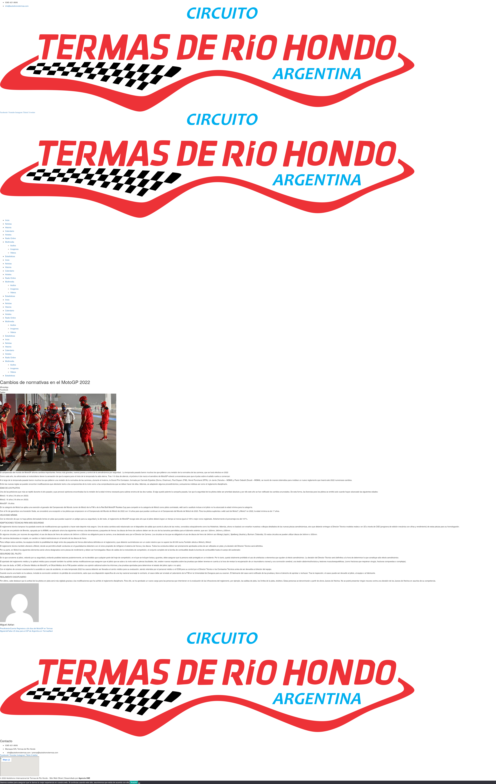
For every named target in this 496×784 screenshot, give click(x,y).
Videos (13, 252)
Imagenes (14, 249)
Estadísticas (10, 256)
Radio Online (10, 238)
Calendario (9, 231)
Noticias (8, 223)
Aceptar (134, 782)
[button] (248, 387)
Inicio (7, 220)
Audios (13, 245)
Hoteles (8, 234)
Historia (8, 227)
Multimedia (9, 242)
